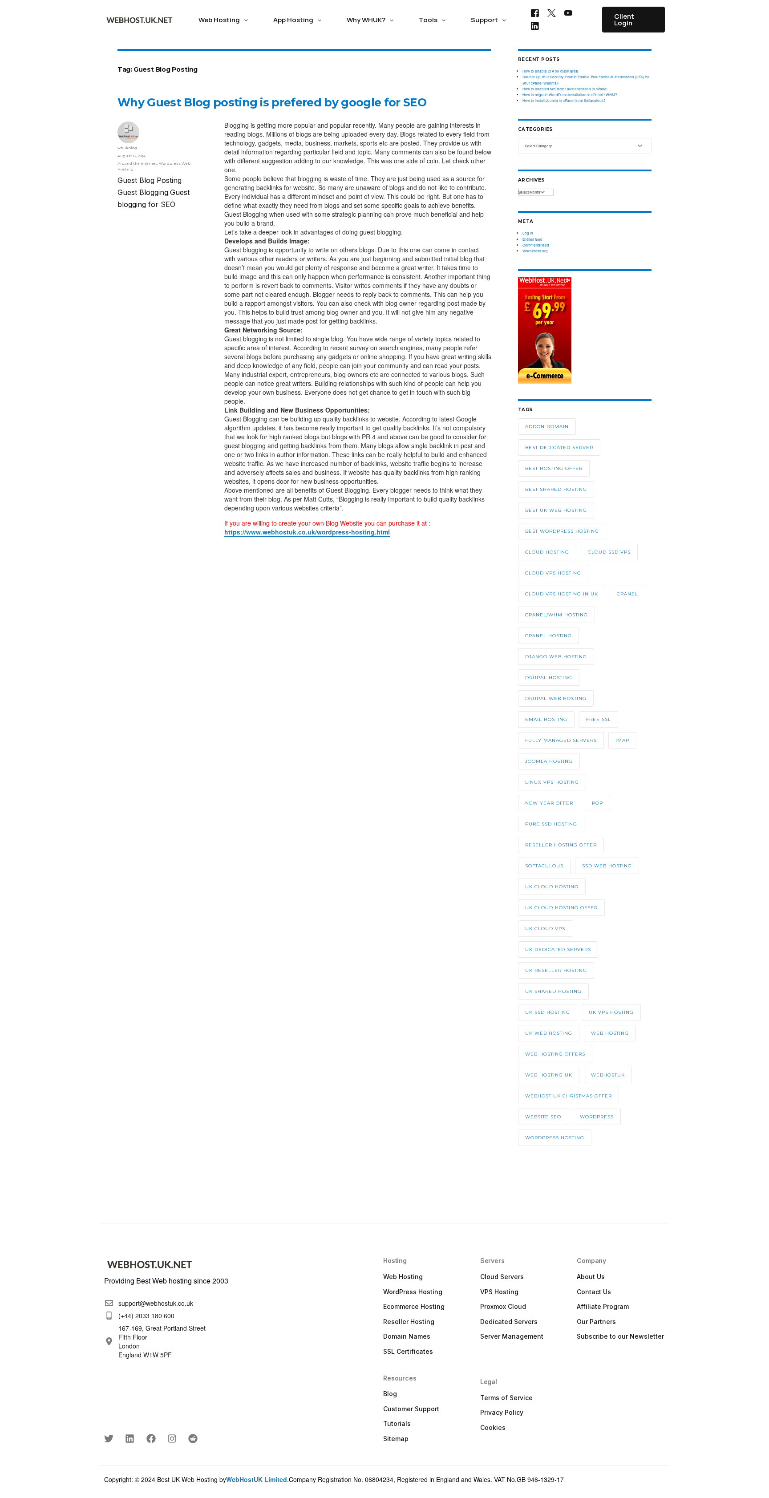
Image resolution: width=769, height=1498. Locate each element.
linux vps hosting (552, 782)
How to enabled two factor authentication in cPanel (564, 88)
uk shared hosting (553, 991)
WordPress (597, 1117)
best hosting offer (554, 468)
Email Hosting (546, 719)
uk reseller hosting (556, 970)
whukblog (127, 148)
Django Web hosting (556, 657)
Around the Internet (137, 163)
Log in (527, 233)
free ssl (598, 719)
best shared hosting (556, 489)
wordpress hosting (554, 1138)
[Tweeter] (551, 12)
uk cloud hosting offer (561, 908)
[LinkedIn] (535, 25)
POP (597, 803)
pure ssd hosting (551, 824)
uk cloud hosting (552, 887)
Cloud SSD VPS (609, 552)
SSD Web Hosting (607, 866)
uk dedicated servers (558, 949)
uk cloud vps (545, 928)
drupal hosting (548, 677)
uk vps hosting (611, 1012)
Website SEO (543, 1117)
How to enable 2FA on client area (550, 71)
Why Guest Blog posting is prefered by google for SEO (271, 102)
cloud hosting (547, 552)
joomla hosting (549, 761)
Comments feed (535, 245)
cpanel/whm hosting (556, 615)
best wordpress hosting (562, 531)
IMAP (622, 740)
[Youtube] (568, 12)
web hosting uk (548, 1075)
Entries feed (532, 239)
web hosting (610, 1033)
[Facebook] (535, 12)
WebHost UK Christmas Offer (568, 1096)
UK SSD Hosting (547, 1012)
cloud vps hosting (553, 573)
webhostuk (608, 1075)
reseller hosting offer (561, 845)
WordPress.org (535, 250)
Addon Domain (547, 426)
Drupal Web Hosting (556, 698)
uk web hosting (548, 1033)
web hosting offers (555, 1054)
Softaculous (544, 866)
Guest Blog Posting (149, 180)
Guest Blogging (142, 192)
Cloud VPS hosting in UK (561, 594)
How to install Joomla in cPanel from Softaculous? (564, 100)
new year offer (549, 803)
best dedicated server (559, 447)
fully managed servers (561, 740)
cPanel (627, 594)
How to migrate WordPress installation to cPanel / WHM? (569, 94)
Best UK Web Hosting (556, 510)
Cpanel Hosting (548, 636)
